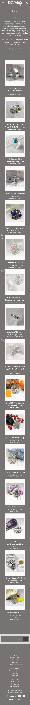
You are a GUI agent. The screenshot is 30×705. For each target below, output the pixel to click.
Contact (15, 662)
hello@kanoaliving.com (15, 665)
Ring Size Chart (15, 49)
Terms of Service (15, 671)
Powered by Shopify (15, 692)
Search (15, 655)
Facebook (15, 682)
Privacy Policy (15, 657)
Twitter (16, 679)
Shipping (15, 673)
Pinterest (16, 684)
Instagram (16, 686)
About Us (15, 660)
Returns (15, 675)
